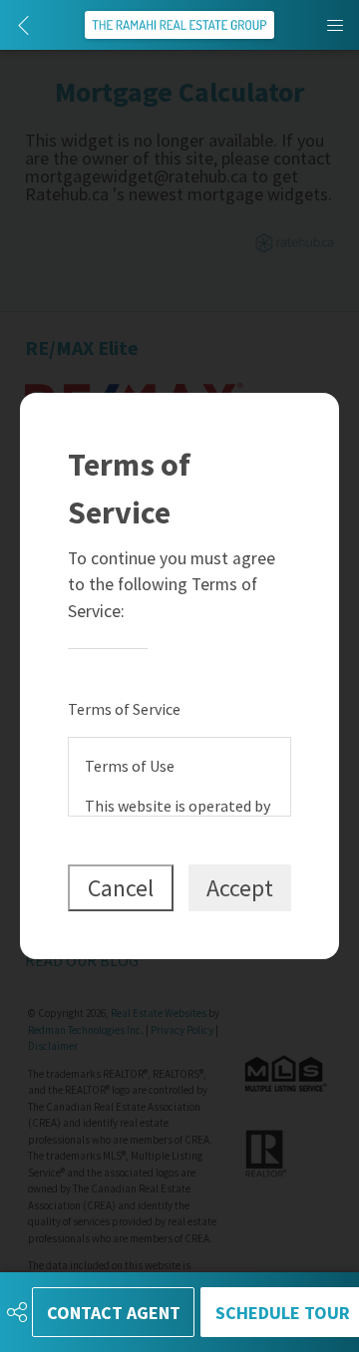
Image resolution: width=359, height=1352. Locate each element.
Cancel (121, 887)
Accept (239, 887)
